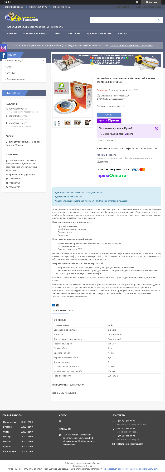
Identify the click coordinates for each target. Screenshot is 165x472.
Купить (108, 115)
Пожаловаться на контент (115, 469)
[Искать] (159, 20)
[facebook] (53, 306)
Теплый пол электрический (26, 45)
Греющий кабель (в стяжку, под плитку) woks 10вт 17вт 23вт (76, 45)
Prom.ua (97, 463)
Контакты (74, 33)
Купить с (103, 120)
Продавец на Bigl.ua (82, 466)
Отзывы (11, 73)
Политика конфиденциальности (143, 469)
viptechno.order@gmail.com (22, 174)
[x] (57, 306)
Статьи (122, 33)
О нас (57, 33)
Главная (11, 33)
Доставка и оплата (99, 33)
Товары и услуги (34, 33)
